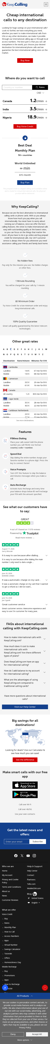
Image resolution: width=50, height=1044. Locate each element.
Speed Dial (15, 453)
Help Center (32, 870)
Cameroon (13, 378)
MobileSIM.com (34, 888)
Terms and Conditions (11, 887)
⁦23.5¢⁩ (27, 414)
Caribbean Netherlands (19, 410)
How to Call (9, 931)
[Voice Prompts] (5, 471)
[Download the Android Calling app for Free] (25, 794)
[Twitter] (23, 855)
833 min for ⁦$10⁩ (40, 394)
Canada (12, 390)
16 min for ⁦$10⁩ (40, 385)
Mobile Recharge (9, 966)
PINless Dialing (18, 438)
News (4, 895)
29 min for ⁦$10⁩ (40, 382)
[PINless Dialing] (5, 440)
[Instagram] (34, 855)
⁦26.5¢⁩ (27, 417)
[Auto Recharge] (5, 486)
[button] (46, 4)
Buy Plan (25, 182)
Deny (13, 1034)
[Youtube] (29, 855)
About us (6, 891)
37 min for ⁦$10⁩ (40, 417)
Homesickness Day (12, 962)
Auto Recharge (18, 484)
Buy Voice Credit (25, 126)
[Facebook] (16, 855)
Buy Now (25, 60)
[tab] (4, 349)
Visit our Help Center (25, 706)
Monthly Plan (10, 927)
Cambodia (13, 367)
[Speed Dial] (5, 455)
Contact (30, 875)
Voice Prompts (18, 469)
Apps (6, 940)
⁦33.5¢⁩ (27, 382)
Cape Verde (14, 399)
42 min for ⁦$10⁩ (40, 414)
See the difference (25, 759)
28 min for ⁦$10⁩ (40, 402)
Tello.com (31, 884)
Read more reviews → (25, 537)
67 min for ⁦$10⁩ (40, 371)
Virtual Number (10, 945)
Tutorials (8, 953)
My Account (7, 875)
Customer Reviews (10, 900)
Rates (6, 923)
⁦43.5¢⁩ (27, 405)
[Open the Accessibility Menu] (5, 988)
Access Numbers (11, 936)
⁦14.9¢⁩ (27, 371)
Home (4, 870)
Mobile (6, 374)
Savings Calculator (12, 949)
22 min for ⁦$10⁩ (40, 405)
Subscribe (38, 841)
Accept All (37, 1034)
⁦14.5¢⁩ (27, 374)
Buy (6, 918)
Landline (7, 371)
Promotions (9, 975)
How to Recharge (12, 984)
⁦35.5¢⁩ (27, 402)
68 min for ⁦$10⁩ (40, 374)
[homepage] (22, 4)
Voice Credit (7, 914)
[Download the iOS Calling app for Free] (25, 785)
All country (8, 394)
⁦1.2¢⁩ (28, 394)
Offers (7, 958)
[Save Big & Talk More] (25, 737)
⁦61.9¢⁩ (27, 385)
